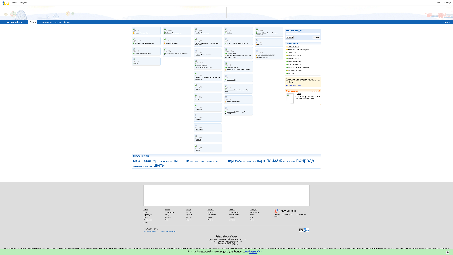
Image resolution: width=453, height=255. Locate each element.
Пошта (145, 209)
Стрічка (58, 22)
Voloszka (167, 43)
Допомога (446, 22)
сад (150, 166)
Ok (448, 252)
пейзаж (274, 160)
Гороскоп (211, 212)
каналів (294, 43)
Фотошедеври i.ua (294, 61)
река (146, 166)
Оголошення (169, 212)
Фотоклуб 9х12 (169, 53)
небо (244, 161)
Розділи (23, 3)
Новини (231, 217)
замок (191, 161)
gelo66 (136, 63)
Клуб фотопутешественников (298, 67)
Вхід (438, 3)
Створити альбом (45, 22)
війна (136, 161)
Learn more (253, 253)
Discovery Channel (294, 55)
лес (217, 161)
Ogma (197, 89)
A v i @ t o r (199, 129)
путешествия (138, 166)
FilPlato (198, 54)
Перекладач (147, 215)
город (146, 160)
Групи (252, 220)
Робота (167, 209)
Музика (210, 220)
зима (196, 161)
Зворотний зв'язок (149, 231)
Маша (299, 94)
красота (210, 161)
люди (229, 161)
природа (305, 160)
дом (171, 161)
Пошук (188, 209)
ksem (136, 53)
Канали (66, 22)
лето (222, 161)
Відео (145, 217)
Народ (167, 215)
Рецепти (189, 220)
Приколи (189, 215)
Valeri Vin (198, 119)
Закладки (253, 209)
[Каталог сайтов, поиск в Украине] (304, 229)
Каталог (232, 209)
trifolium (198, 33)
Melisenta (198, 67)
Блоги (252, 215)
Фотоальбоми (234, 215)
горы (156, 161)
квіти (202, 161)
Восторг (291, 73)
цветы (159, 165)
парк (261, 160)
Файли (167, 220)
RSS (145, 212)
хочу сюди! (316, 91)
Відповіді (232, 220)
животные (181, 161)
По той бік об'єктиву (295, 70)
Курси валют (254, 212)
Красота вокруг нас (295, 64)
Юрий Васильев (139, 43)
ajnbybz (136, 33)
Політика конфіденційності (168, 231)
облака (249, 161)
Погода (188, 212)
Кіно (251, 217)
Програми (211, 209)
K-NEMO (198, 140)
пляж (285, 161)
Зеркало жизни (293, 47)
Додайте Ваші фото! (293, 85)
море (238, 161)
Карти (210, 217)
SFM (197, 99)
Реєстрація (447, 3)
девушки (164, 161)
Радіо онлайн (287, 210)
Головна (14, 3)
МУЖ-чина (199, 43)
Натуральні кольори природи (298, 50)
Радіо (145, 222)
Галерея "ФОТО (293, 58)
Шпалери (168, 217)
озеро (254, 161)
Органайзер (147, 220)
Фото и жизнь (293, 52)
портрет (292, 161)
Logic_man (168, 33)
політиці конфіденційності (253, 251)
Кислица (259, 44)
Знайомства (292, 91)
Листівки (189, 217)
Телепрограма (234, 212)
